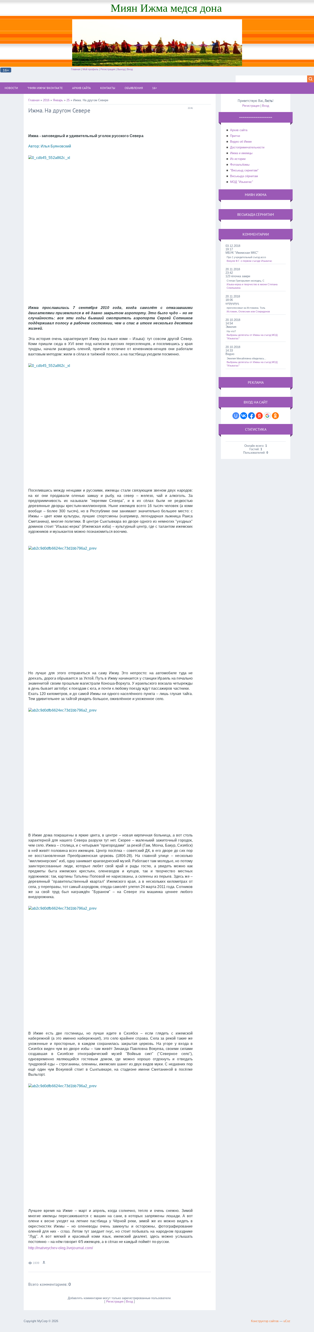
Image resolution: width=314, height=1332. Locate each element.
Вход (130, 69)
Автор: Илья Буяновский (50, 146)
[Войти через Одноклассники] (275, 415)
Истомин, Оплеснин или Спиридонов (248, 311)
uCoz (286, 1321)
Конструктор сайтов (265, 1321)
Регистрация (107, 69)
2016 (46, 100)
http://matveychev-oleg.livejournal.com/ (60, 1248)
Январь (58, 100)
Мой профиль (90, 69)
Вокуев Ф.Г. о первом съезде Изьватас (249, 260)
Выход (121, 69)
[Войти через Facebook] (251, 415)
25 (68, 100)
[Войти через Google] (267, 415)
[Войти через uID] (235, 415)
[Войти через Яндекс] (259, 415)
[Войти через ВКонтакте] (243, 415)
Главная (75, 69)
